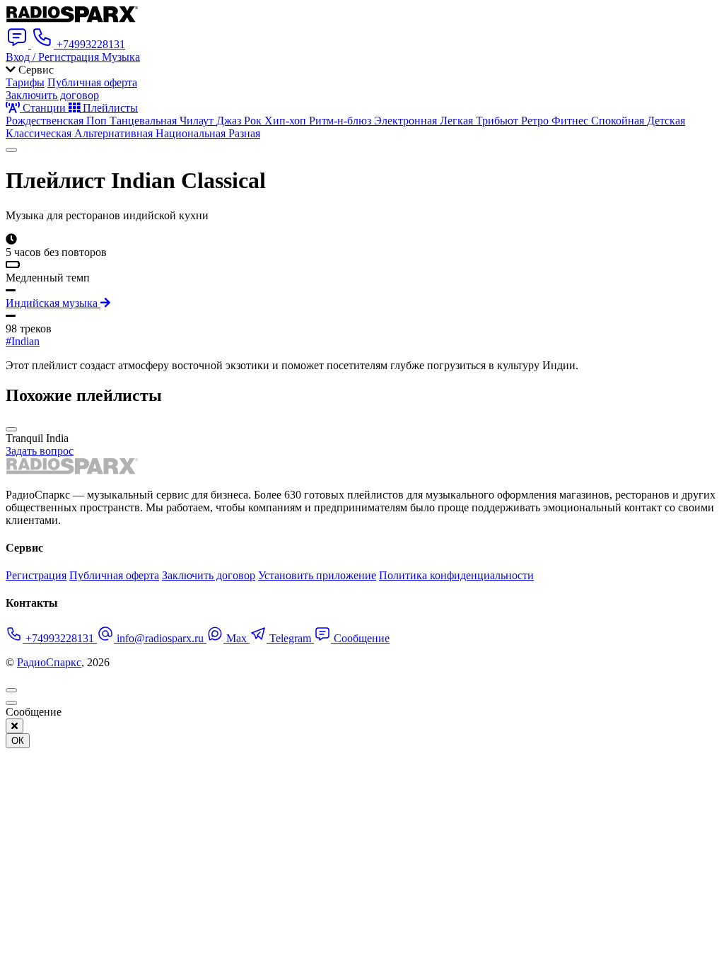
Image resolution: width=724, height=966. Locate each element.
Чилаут (198, 121)
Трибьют (498, 121)
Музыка (121, 57)
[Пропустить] (11, 703)
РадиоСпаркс (49, 662)
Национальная (192, 133)
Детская (666, 121)
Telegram (290, 638)
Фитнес (571, 121)
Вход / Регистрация (54, 57)
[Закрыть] (14, 725)
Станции (44, 108)
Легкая (458, 121)
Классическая (40, 133)
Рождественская (46, 121)
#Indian (23, 341)
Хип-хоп (286, 121)
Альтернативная (115, 133)
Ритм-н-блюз (341, 121)
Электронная (407, 121)
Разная (244, 133)
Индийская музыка (53, 303)
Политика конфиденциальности (456, 575)
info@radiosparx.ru (160, 638)
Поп (98, 121)
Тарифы (25, 82)
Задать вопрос (40, 451)
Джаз (230, 121)
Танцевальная (145, 121)
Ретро (536, 121)
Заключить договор (52, 95)
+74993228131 (60, 638)
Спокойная (619, 121)
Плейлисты (109, 108)
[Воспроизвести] (11, 150)
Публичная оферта (92, 82)
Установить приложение (317, 575)
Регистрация (36, 575)
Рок (254, 121)
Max (236, 638)
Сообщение (360, 638)
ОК (17, 740)
